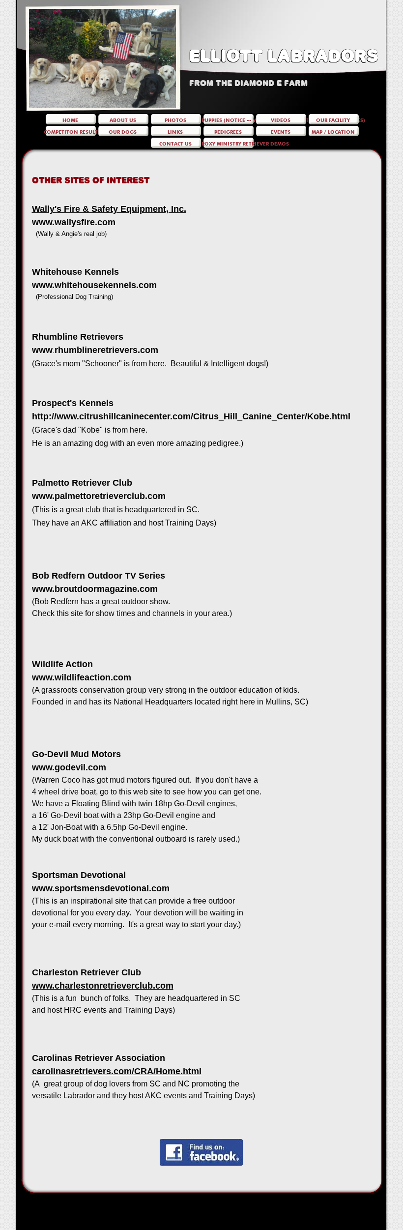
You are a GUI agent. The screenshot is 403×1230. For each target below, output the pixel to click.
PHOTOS (175, 119)
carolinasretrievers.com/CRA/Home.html (117, 1071)
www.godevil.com (69, 767)
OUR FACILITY (333, 119)
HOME (70, 119)
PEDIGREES (228, 131)
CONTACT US (175, 143)
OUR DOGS (123, 131)
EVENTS (280, 131)
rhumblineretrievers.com (106, 350)
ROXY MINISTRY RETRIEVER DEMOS (245, 143)
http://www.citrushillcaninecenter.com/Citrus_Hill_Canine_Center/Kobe (180, 416)
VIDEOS (280, 119)
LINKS (175, 131)
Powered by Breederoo (201, 1226)
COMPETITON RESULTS (72, 131)
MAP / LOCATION (333, 131)
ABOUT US (123, 119)
